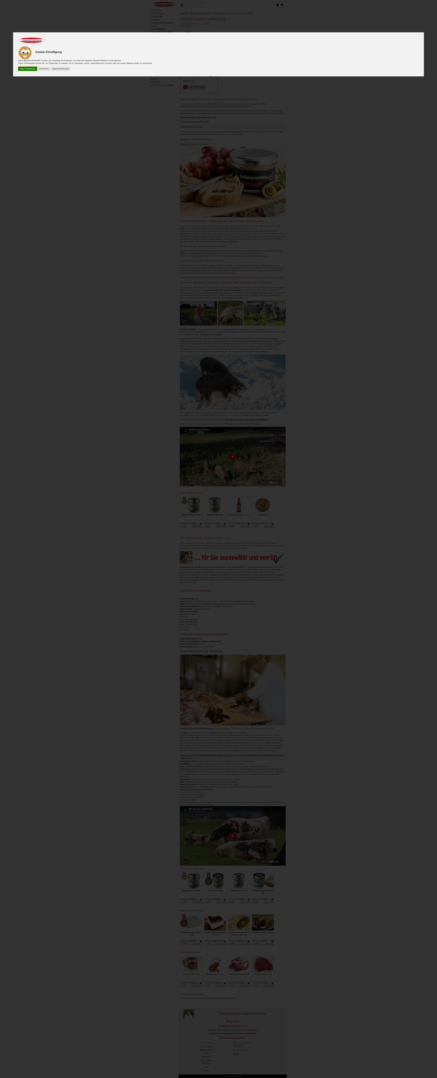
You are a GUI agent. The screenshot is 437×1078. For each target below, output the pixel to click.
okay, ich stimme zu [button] (27, 69)
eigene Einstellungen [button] (60, 69)
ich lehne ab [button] (43, 69)
